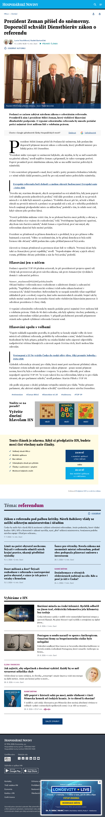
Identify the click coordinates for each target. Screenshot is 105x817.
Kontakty (8, 781)
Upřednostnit (90, 133)
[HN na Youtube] (38, 758)
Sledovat (72, 133)
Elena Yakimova (12, 664)
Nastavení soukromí (39, 789)
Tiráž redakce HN (11, 785)
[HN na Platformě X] (19, 758)
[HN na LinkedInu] (30, 758)
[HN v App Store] (30, 770)
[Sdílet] (93, 14)
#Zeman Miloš (32, 394)
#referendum (17, 394)
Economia (8, 789)
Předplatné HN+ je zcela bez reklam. (88, 491)
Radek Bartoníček (38, 40)
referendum (31, 506)
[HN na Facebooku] (23, 758)
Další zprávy (52, 721)
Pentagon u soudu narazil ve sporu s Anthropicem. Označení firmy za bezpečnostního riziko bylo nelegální (67, 638)
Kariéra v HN (9, 793)
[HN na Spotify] (34, 758)
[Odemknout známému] (99, 14)
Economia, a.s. (20, 744)
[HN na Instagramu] (27, 758)
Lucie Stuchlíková (22, 40)
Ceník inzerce (9, 797)
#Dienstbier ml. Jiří (50, 394)
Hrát (47, 422)
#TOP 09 (78, 394)
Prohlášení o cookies (39, 785)
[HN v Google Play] (13, 770)
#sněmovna (66, 394)
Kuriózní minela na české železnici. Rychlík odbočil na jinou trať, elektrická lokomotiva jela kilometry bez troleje (68, 609)
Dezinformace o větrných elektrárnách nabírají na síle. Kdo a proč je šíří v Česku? (76, 576)
